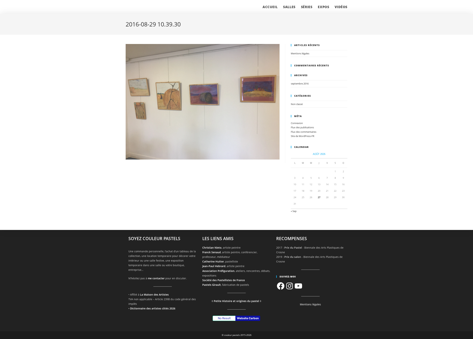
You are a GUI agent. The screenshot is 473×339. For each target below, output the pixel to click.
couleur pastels (141, 7)
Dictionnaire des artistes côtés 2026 (152, 308)
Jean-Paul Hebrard (213, 266)
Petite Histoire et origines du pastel (236, 301)
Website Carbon (248, 318)
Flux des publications (302, 127)
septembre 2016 (300, 83)
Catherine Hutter (213, 261)
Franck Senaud (211, 252)
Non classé (297, 104)
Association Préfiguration (218, 271)
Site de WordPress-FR (302, 136)
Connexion (297, 123)
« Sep (294, 211)
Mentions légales (300, 53)
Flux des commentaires (303, 131)
